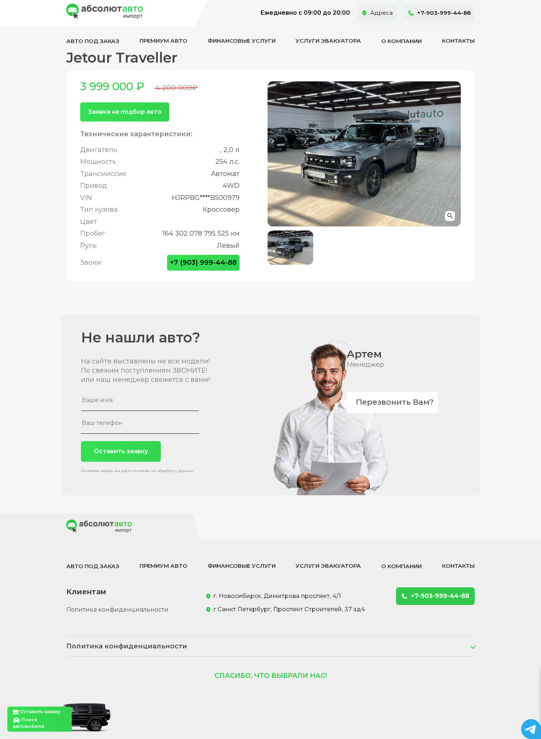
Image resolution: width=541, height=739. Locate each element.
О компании (401, 41)
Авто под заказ (92, 41)
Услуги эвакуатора (328, 40)
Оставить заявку (121, 451)
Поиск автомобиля (28, 723)
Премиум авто (163, 40)
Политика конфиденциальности (117, 609)
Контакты (458, 40)
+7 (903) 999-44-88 (203, 262)
